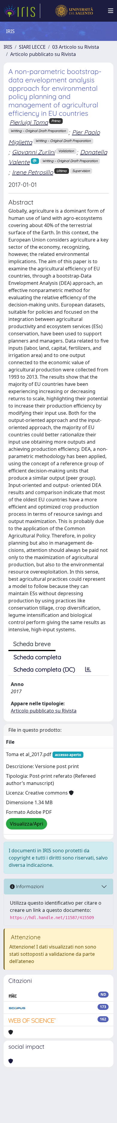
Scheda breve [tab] (32, 644)
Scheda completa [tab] (37, 657)
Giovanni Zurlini (33, 152)
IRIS (8, 47)
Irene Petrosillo (32, 172)
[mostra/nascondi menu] (110, 11)
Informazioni (29, 886)
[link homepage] (22, 11)
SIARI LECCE (32, 47)
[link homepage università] (74, 11)
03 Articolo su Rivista (75, 47)
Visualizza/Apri (26, 823)
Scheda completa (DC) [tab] (44, 669)
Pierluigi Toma (29, 122)
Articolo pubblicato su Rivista (43, 54)
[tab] (88, 669)
